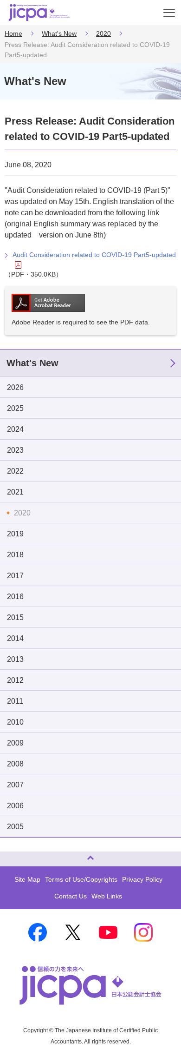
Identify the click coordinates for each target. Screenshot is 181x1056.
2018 (15, 555)
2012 (15, 680)
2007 (15, 785)
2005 (15, 827)
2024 (15, 429)
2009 (15, 743)
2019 (15, 534)
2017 (15, 576)
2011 (15, 701)
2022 (15, 471)
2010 (15, 722)
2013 (15, 659)
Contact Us (70, 896)
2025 (15, 408)
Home (13, 33)
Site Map (27, 879)
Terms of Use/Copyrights (81, 879)
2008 (15, 764)
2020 (103, 33)
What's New (59, 33)
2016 (15, 597)
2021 (15, 492)
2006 (15, 806)
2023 (15, 450)
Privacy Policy (142, 879)
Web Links (106, 896)
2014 (15, 638)
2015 (15, 617)
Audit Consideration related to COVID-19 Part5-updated (94, 254)
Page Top (10, 855)
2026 (15, 387)
